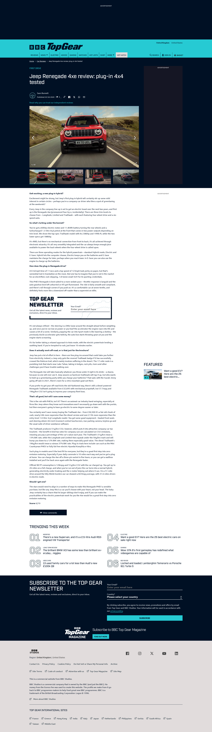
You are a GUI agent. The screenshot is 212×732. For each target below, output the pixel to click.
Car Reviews (41, 61)
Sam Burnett (42, 93)
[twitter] (74, 96)
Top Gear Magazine (98, 671)
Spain (169, 718)
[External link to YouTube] (164, 653)
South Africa (154, 718)
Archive (114, 664)
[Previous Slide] (33, 137)
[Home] (59, 46)
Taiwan (35, 724)
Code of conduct (55, 671)
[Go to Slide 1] (42, 177)
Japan (96, 718)
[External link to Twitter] (152, 653)
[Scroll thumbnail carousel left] (129, 175)
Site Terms (37, 671)
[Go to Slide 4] (126, 177)
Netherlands (110, 718)
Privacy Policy (48, 664)
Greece (47, 718)
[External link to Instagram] (140, 653)
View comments (50, 512)
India (75, 718)
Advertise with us (76, 671)
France (35, 718)
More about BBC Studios (42, 699)
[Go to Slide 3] (98, 177)
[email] (84, 96)
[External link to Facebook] (127, 653)
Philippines (127, 718)
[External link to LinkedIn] (176, 653)
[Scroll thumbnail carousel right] (135, 175)
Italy (85, 718)
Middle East (50, 724)
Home (31, 61)
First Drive (35, 68)
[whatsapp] (79, 96)
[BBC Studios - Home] (35, 651)
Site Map (117, 671)
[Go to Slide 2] (70, 177)
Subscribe (144, 618)
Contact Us (34, 664)
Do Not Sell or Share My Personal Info (91, 664)
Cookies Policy (64, 664)
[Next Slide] (135, 137)
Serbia (140, 718)
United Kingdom (162, 43)
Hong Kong (62, 718)
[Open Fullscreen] (135, 164)
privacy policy (116, 611)
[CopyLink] (64, 97)
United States (177, 43)
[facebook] (69, 96)
